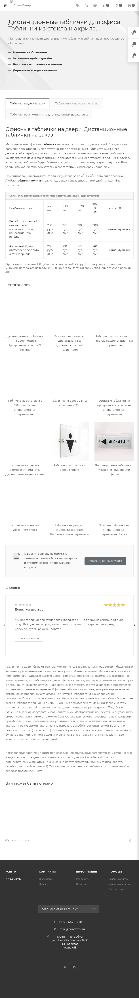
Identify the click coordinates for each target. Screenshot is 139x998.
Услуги (10, 871)
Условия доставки (119, 883)
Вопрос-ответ (117, 889)
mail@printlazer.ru (72, 929)
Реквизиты (82, 878)
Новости (44, 883)
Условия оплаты (118, 878)
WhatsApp (74, 967)
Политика (82, 883)
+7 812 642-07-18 (70, 922)
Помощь (115, 871)
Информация (86, 871)
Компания (47, 871)
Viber (65, 967)
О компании (46, 878)
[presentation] (4, 625)
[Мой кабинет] (95, 5)
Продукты (13, 878)
